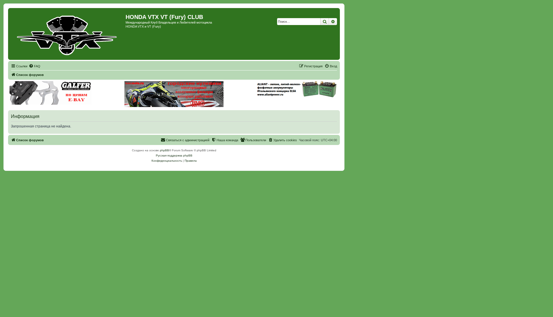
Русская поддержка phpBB (174, 155)
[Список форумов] (68, 33)
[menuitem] (34, 66)
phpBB (164, 150)
